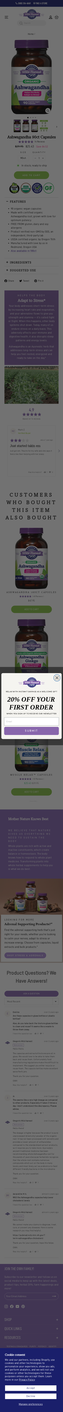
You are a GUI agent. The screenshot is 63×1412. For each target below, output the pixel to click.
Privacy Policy (27, 1379)
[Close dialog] (57, 677)
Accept (31, 1388)
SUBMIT (31, 730)
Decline (30, 1396)
